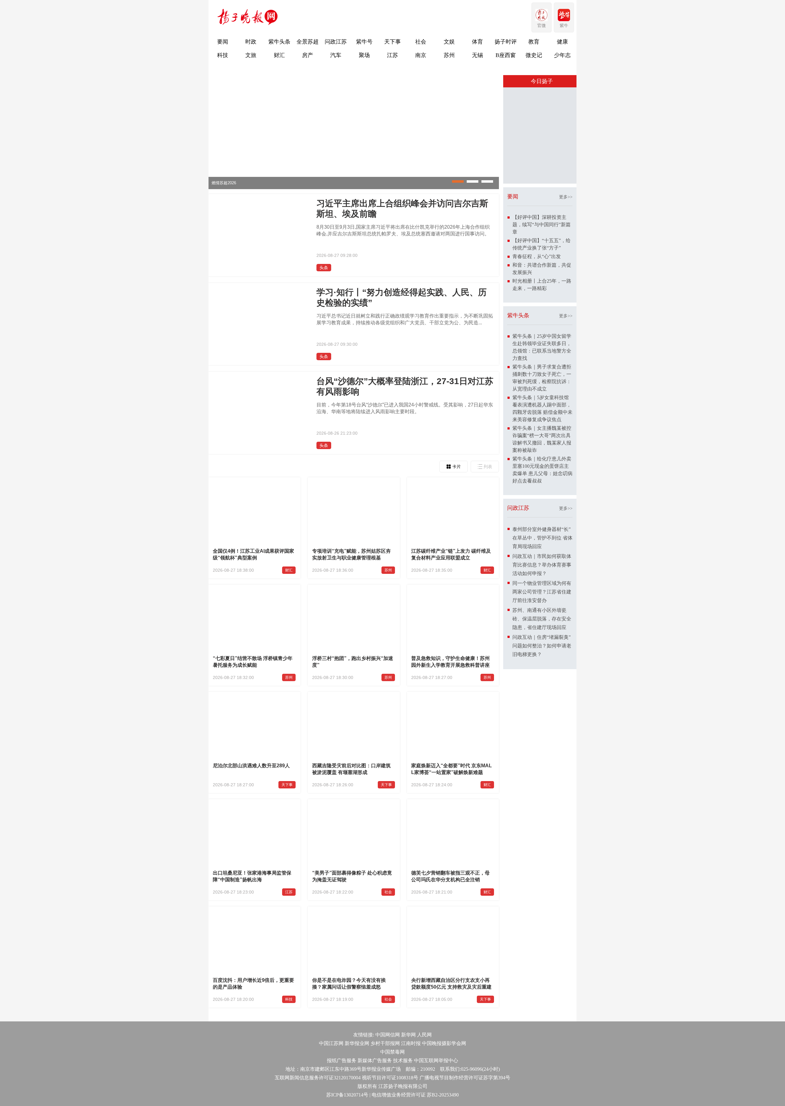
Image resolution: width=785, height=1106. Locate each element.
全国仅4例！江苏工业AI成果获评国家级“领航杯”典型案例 (253, 554)
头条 (324, 267)
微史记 (534, 55)
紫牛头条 (279, 42)
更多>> (565, 197)
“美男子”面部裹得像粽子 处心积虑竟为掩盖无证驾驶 (352, 876)
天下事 (392, 42)
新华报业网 (357, 1043)
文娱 (449, 42)
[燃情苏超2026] (354, 187)
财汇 (279, 55)
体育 (477, 42)
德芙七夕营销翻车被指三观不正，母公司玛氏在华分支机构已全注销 (450, 876)
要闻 (222, 42)
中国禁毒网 (392, 1052)
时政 (250, 42)
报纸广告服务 (341, 1060)
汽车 (335, 55)
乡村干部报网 (385, 1043)
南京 (420, 55)
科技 (222, 55)
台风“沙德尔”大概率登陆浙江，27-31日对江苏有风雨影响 (404, 386)
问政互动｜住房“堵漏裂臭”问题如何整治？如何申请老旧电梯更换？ (541, 646)
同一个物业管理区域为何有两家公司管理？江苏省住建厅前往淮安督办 (541, 592)
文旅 (250, 55)
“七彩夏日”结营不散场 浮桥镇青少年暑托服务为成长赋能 (253, 662)
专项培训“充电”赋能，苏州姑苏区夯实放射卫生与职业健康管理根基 (351, 554)
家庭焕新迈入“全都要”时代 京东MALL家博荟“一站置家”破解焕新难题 (451, 769)
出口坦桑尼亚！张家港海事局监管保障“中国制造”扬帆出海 (252, 876)
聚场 (364, 55)
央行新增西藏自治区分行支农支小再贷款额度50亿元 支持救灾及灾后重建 (451, 984)
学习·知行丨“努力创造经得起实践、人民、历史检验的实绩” (401, 297)
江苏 (392, 55)
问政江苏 (336, 42)
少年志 (562, 55)
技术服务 (403, 1060)
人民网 (424, 1034)
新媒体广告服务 (375, 1060)
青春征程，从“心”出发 (536, 256)
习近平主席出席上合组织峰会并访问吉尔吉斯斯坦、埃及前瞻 (402, 209)
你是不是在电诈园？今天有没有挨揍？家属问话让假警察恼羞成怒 (349, 984)
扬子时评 (506, 42)
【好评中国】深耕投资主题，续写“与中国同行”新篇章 (541, 225)
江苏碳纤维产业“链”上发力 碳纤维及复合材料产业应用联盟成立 (451, 554)
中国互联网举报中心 (436, 1060)
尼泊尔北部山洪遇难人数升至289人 (251, 765)
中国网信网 (387, 1034)
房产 (307, 55)
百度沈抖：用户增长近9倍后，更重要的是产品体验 (253, 984)
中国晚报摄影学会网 (444, 1043)
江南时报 (411, 1043)
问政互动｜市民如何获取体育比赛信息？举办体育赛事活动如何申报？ (541, 565)
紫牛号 (364, 42)
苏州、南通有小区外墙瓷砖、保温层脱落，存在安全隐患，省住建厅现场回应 (541, 619)
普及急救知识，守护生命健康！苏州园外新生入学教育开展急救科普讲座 (450, 662)
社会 (420, 42)
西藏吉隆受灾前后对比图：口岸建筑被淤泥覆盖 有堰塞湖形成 (351, 769)
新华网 (408, 1034)
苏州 (449, 55)
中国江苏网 (331, 1043)
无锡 (477, 55)
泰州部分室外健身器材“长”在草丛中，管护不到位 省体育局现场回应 (542, 538)
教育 (533, 42)
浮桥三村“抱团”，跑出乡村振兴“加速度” (352, 662)
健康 (562, 42)
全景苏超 (308, 42)
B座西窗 (506, 55)
